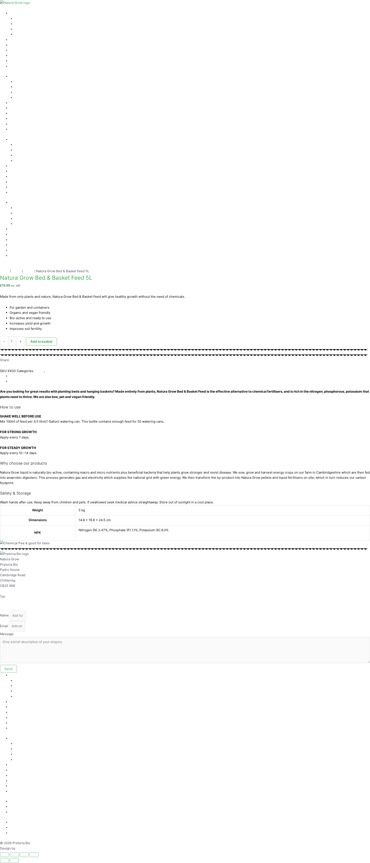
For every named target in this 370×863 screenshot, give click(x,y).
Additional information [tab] (26, 381)
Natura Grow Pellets (30, 24)
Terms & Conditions (25, 801)
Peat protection (21, 45)
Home (4, 271)
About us (16, 50)
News (14, 61)
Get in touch (19, 56)
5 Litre (28, 271)
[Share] (24, 854)
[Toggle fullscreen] (14, 854)
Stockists (17, 40)
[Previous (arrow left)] (4, 860)
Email (4, 626)
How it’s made (25, 34)
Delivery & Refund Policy (28, 812)
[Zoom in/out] (4, 854)
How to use (18, 13)
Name (4, 615)
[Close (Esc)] (34, 854)
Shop (14, 66)
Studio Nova (25, 848)
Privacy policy (20, 807)
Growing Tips (25, 29)
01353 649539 (17, 597)
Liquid (16, 271)
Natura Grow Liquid (29, 18)
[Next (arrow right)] (14, 860)
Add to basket (41, 342)
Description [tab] (18, 376)
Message (7, 634)
